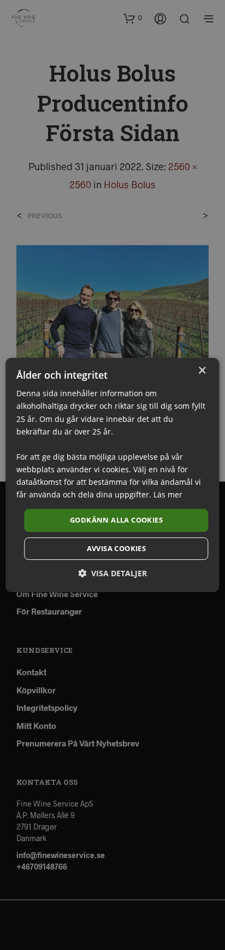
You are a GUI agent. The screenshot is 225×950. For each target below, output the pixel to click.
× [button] (202, 371)
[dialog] (112, 475)
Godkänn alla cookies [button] (116, 520)
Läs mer (167, 494)
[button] (112, 573)
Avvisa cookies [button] (116, 548)
